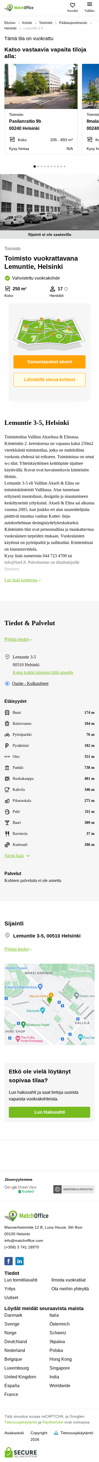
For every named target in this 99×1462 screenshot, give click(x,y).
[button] (72, 71)
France (11, 1394)
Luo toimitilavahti (20, 1280)
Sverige (12, 1324)
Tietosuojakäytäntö (20, 1422)
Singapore (60, 1368)
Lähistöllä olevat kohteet (49, 379)
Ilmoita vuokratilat (68, 1280)
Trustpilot (12, 1155)
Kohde (27, 22)
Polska (56, 1350)
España (12, 1385)
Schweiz (58, 1332)
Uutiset (11, 1297)
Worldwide (60, 1385)
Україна (57, 1341)
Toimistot (45, 22)
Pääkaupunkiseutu (73, 22)
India (54, 1376)
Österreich (60, 1324)
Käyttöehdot (52, 1422)
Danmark (13, 1315)
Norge (10, 1332)
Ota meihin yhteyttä (70, 1288)
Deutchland (15, 1341)
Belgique (13, 1359)
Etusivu (9, 22)
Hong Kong (61, 1359)
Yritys (9, 1288)
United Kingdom (20, 1376)
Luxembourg (16, 1368)
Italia (54, 1315)
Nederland (14, 1350)
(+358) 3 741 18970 (21, 1247)
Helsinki (10, 28)
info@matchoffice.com (23, 1240)
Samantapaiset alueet (49, 361)
